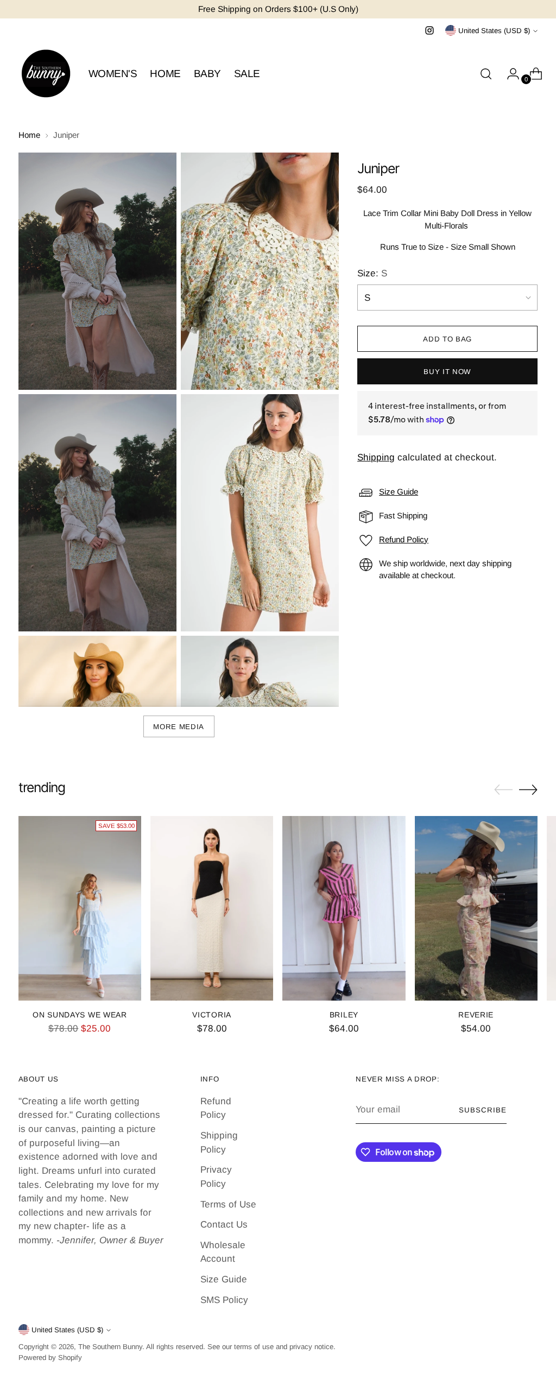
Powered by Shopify (50, 1357)
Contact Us (224, 1224)
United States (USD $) (494, 31)
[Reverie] (476, 908)
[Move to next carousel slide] (528, 789)
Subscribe (483, 1110)
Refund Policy (403, 539)
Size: (372, 273)
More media (178, 727)
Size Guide (398, 491)
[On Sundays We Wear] (79, 908)
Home (29, 135)
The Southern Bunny (110, 1347)
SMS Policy (224, 1300)
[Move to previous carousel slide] (503, 790)
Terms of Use (228, 1204)
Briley (344, 1014)
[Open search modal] (486, 74)
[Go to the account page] (509, 74)
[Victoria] (211, 908)
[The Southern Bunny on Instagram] (429, 30)
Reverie (476, 1014)
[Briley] (343, 908)
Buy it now (447, 372)
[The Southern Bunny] (45, 74)
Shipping (376, 457)
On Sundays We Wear (80, 1014)
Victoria (211, 1014)
